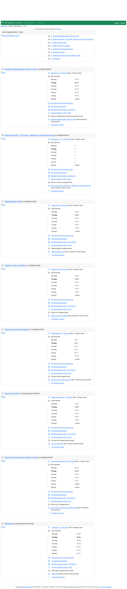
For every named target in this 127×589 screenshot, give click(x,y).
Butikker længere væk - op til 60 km (63, 110)
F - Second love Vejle (58, 52)
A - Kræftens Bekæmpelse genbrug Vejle (65, 36)
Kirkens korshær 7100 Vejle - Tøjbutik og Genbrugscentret (29, 135)
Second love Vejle (11, 393)
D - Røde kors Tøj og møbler (60, 46)
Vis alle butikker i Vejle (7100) (61, 113)
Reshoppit (9, 523)
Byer (24, 23)
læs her (59, 29)
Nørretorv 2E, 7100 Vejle (59, 73)
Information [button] (32, 23)
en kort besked (106, 587)
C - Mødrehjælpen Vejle (59, 42)
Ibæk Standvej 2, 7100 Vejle (60, 333)
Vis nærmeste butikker (58, 106)
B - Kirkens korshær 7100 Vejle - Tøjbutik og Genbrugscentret (72, 39)
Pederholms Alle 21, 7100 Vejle (62, 397)
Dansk (117, 23)
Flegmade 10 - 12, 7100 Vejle (61, 139)
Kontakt (41, 23)
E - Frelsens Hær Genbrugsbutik (62, 49)
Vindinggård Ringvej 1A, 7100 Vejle (63, 461)
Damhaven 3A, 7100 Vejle (60, 269)
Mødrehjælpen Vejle (13, 201)
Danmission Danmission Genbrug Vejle (21, 457)
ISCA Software (27, 587)
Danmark (4, 26)
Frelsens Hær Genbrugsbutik (16, 329)
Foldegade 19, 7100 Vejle (60, 205)
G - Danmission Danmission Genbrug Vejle (65, 55)
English (122, 23)
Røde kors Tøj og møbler (15, 265)
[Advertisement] (40, 9)
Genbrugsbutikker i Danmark (13, 23)
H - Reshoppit (55, 59)
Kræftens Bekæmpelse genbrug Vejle (21, 69)
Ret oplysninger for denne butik (62, 103)
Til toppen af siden (57, 125)
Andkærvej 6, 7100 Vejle (60, 527)
